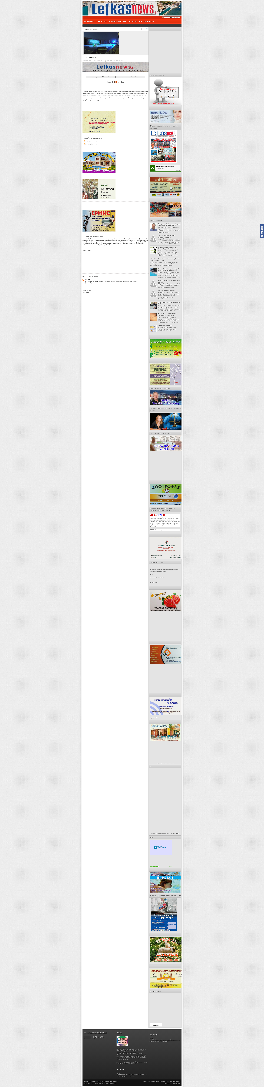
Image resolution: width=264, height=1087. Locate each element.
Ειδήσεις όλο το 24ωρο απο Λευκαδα (94, 281)
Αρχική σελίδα (89, 21)
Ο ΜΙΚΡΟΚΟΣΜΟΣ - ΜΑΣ (117, 21)
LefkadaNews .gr (98, 1083)
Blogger (176, 833)
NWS (170, 866)
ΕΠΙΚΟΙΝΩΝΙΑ (149, 21)
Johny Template (104, 1081)
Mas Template (113, 1081)
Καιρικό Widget (161, 847)
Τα (151, 1024)
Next (122, 82)
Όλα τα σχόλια (89, 144)
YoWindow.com (154, 866)
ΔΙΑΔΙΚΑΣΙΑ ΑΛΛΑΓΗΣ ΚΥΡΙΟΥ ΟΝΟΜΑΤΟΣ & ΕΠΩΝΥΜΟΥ (167, 314)
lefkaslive (87, 279)
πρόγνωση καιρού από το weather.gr (165, 763)
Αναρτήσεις (88, 141)
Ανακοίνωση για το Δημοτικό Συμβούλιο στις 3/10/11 (166, 236)
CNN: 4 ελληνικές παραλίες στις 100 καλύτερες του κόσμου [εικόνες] (168, 269)
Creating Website (94, 1081)
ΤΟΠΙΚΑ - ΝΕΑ (102, 21)
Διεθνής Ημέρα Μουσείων (165, 325)
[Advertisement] (165, 466)
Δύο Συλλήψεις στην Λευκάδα (166, 290)
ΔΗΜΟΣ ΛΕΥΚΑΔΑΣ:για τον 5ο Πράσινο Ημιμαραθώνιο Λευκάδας (168, 248)
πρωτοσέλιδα (155, 1024)
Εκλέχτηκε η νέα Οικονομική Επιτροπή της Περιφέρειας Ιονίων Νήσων (169, 224)
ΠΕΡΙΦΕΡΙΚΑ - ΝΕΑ (135, 21)
